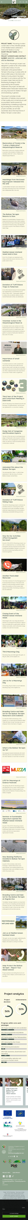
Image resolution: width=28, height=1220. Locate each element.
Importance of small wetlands (10, 360)
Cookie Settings (14, 1213)
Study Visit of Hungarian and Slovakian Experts (12, 432)
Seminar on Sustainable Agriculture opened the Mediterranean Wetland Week (12, 819)
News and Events (21, 139)
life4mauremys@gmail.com (16, 1153)
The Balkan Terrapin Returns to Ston (10, 215)
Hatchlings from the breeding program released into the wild (13, 181)
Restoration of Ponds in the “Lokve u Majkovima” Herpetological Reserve (13, 145)
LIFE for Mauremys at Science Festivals (11, 781)
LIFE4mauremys (8, 1179)
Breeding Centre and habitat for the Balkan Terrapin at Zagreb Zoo (13, 897)
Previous (1, 1092)
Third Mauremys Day (10, 652)
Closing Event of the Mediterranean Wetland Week (12, 616)
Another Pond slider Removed (10, 577)
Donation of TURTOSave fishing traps (12, 501)
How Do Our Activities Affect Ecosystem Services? (11, 538)
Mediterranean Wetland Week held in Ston (12, 253)
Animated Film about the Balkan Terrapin (12, 468)
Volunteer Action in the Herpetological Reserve (12, 322)
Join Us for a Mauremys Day (12, 682)
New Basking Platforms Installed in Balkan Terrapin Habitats (13, 859)
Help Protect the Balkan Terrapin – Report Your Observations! (12, 968)
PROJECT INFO (6, 1172)
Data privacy (16, 1172)
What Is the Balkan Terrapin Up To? (13, 749)
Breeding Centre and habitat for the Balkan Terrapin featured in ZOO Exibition (13, 713)
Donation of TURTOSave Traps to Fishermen (12, 286)
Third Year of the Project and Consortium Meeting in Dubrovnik (13, 398)
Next (27, 1092)
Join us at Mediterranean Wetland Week (12, 934)
